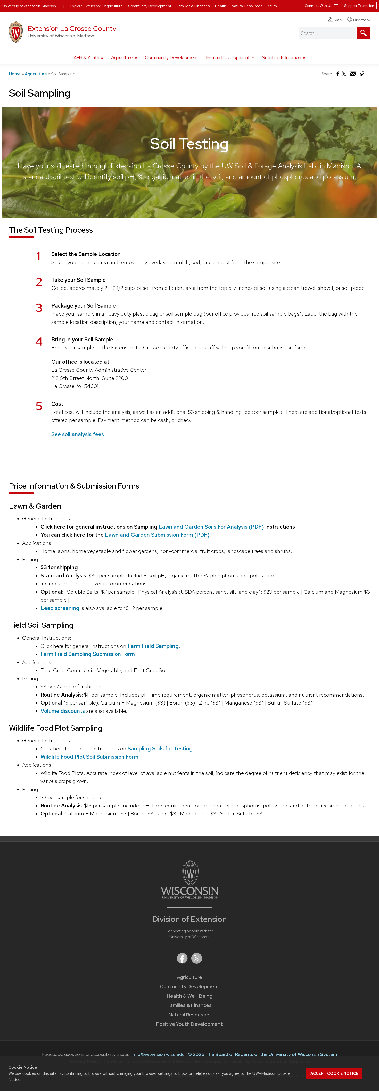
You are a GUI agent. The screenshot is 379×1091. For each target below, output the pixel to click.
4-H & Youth (86, 57)
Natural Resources (189, 1015)
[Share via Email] (353, 75)
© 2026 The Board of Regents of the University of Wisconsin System (262, 1054)
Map (338, 20)
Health (221, 6)
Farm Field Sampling (152, 645)
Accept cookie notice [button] (334, 1073)
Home (15, 74)
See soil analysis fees (77, 434)
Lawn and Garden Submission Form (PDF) (157, 534)
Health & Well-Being (189, 996)
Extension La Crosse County (72, 28)
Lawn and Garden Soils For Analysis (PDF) (211, 526)
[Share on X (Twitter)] (344, 76)
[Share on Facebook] (337, 75)
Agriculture (122, 57)
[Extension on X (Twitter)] (196, 962)
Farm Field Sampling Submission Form (87, 653)
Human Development (228, 57)
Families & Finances (189, 1005)
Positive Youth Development (189, 1024)
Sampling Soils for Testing (160, 748)
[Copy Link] (362, 75)
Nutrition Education (281, 57)
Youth (272, 6)
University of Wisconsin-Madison (29, 6)
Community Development (171, 57)
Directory (361, 20)
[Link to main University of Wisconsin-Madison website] (190, 897)
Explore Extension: (85, 6)
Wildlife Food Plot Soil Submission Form (89, 756)
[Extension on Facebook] (183, 962)
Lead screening (59, 608)
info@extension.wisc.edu (158, 1054)
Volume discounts (62, 710)
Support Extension (359, 5)
